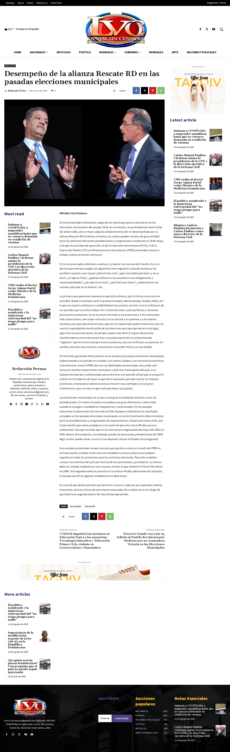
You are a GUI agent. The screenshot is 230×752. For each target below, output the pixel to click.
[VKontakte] (25, 734)
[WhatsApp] (161, 90)
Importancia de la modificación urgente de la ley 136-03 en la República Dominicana (20, 640)
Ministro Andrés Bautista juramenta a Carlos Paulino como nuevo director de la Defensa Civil (188, 231)
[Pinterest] (152, 90)
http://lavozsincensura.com (29, 374)
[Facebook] (200, 29)
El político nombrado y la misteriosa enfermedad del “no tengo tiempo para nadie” (22, 317)
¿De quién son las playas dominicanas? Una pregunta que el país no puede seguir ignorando (23, 666)
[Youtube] (213, 29)
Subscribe (122, 718)
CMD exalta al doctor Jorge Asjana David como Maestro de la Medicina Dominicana (23, 291)
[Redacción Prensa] (29, 353)
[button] (221, 29)
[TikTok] (32, 403)
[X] (207, 29)
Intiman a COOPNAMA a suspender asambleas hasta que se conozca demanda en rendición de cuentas (23, 233)
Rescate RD (90, 506)
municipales (75, 506)
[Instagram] (21, 403)
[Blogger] (11, 403)
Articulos (10, 66)
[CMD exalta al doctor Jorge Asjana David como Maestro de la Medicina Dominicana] (45, 288)
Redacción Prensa (17, 90)
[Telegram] (26, 403)
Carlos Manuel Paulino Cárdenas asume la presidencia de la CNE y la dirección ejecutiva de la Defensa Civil (21, 264)
